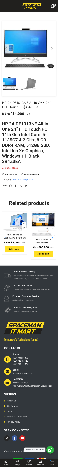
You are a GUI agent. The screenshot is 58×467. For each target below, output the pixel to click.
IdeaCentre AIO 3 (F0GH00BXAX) (43, 241)
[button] (6, 49)
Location (18, 379)
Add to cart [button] (15, 249)
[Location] (7, 382)
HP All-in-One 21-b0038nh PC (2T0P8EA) (15, 236)
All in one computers (23, 179)
